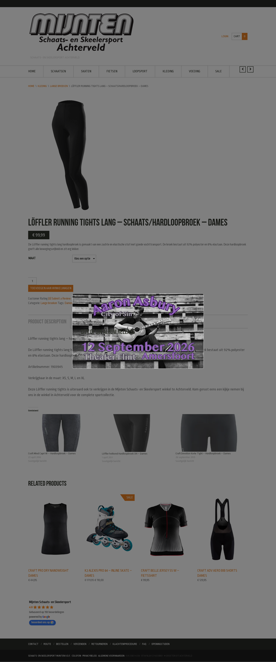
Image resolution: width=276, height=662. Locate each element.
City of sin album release (108, 331)
